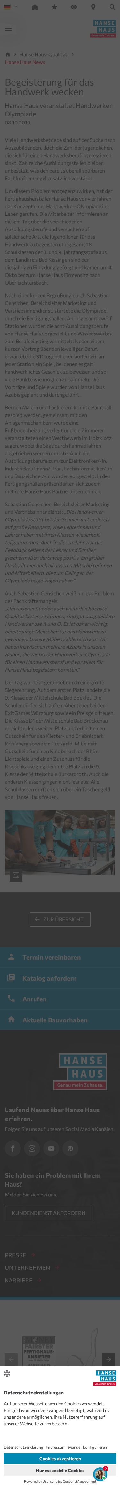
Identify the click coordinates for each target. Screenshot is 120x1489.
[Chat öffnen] (100, 1474)
